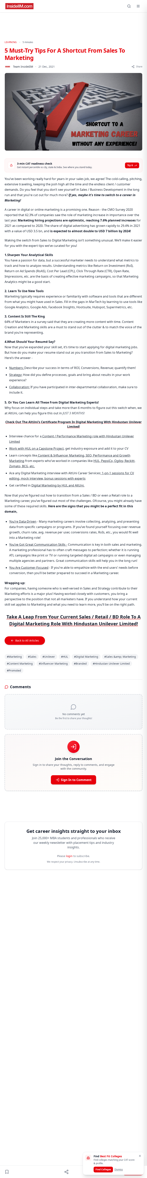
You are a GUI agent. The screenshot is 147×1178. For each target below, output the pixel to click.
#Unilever (48, 656)
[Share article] (66, 1172)
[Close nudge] (139, 1155)
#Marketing (14, 656)
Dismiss (118, 1169)
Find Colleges (103, 1169)
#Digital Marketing (86, 656)
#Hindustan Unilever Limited (111, 663)
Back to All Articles (27, 640)
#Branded (80, 663)
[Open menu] (138, 6)
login (69, 856)
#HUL (64, 656)
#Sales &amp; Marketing (120, 656)
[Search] (129, 6)
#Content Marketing (20, 663)
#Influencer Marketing (53, 663)
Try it (130, 165)
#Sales (32, 656)
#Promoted (14, 670)
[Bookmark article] (7, 1172)
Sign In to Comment (76, 780)
